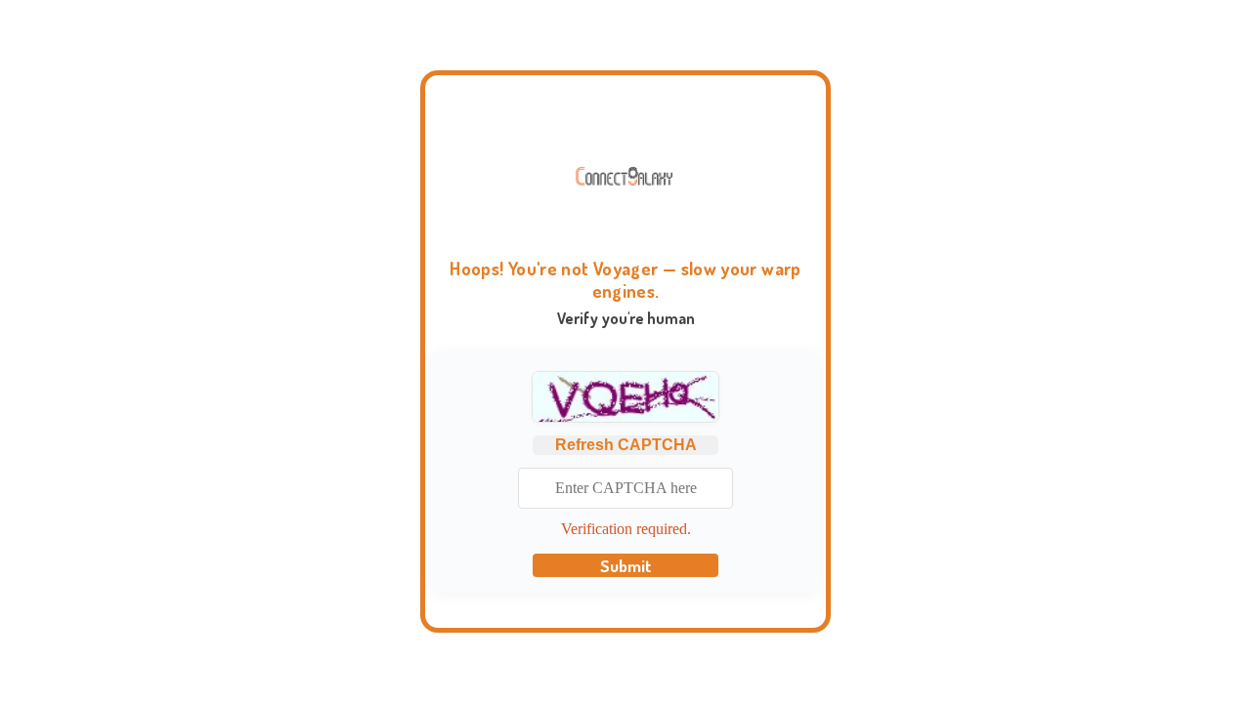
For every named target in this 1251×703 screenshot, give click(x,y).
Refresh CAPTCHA (626, 444)
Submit (626, 565)
